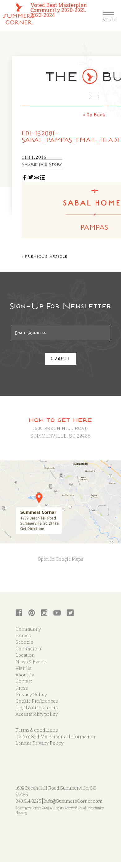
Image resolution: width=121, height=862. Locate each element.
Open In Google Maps (60, 559)
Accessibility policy (37, 714)
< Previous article (44, 257)
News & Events (31, 662)
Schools (24, 642)
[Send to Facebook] (25, 176)
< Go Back (94, 115)
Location (25, 655)
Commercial (29, 648)
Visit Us (24, 668)
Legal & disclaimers (37, 707)
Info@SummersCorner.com (72, 801)
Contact (24, 681)
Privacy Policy (31, 694)
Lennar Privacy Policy (40, 743)
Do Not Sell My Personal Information (55, 736)
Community (28, 629)
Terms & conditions (37, 730)
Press (22, 688)
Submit (60, 359)
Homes (23, 635)
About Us (25, 675)
